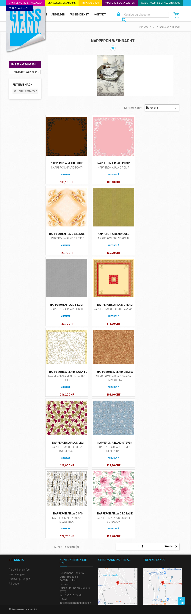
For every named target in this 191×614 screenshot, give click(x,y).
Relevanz (162, 108)
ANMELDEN (58, 14)
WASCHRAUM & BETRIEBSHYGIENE (160, 2)
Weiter (171, 546)
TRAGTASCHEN (90, 2)
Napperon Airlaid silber (67, 304)
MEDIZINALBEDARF (19, 8)
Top (181, 602)
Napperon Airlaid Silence (66, 233)
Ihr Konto (16, 560)
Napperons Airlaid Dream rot (113, 309)
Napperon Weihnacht (26, 71)
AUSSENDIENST (79, 14)
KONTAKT (99, 14)
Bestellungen (17, 574)
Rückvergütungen (19, 578)
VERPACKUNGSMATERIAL (62, 2)
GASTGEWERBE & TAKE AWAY (25, 2)
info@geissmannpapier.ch (75, 602)
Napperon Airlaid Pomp (67, 163)
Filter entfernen (25, 91)
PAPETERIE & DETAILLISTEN (120, 2)
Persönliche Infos (19, 569)
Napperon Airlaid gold (113, 233)
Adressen (14, 583)
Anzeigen (66, 175)
